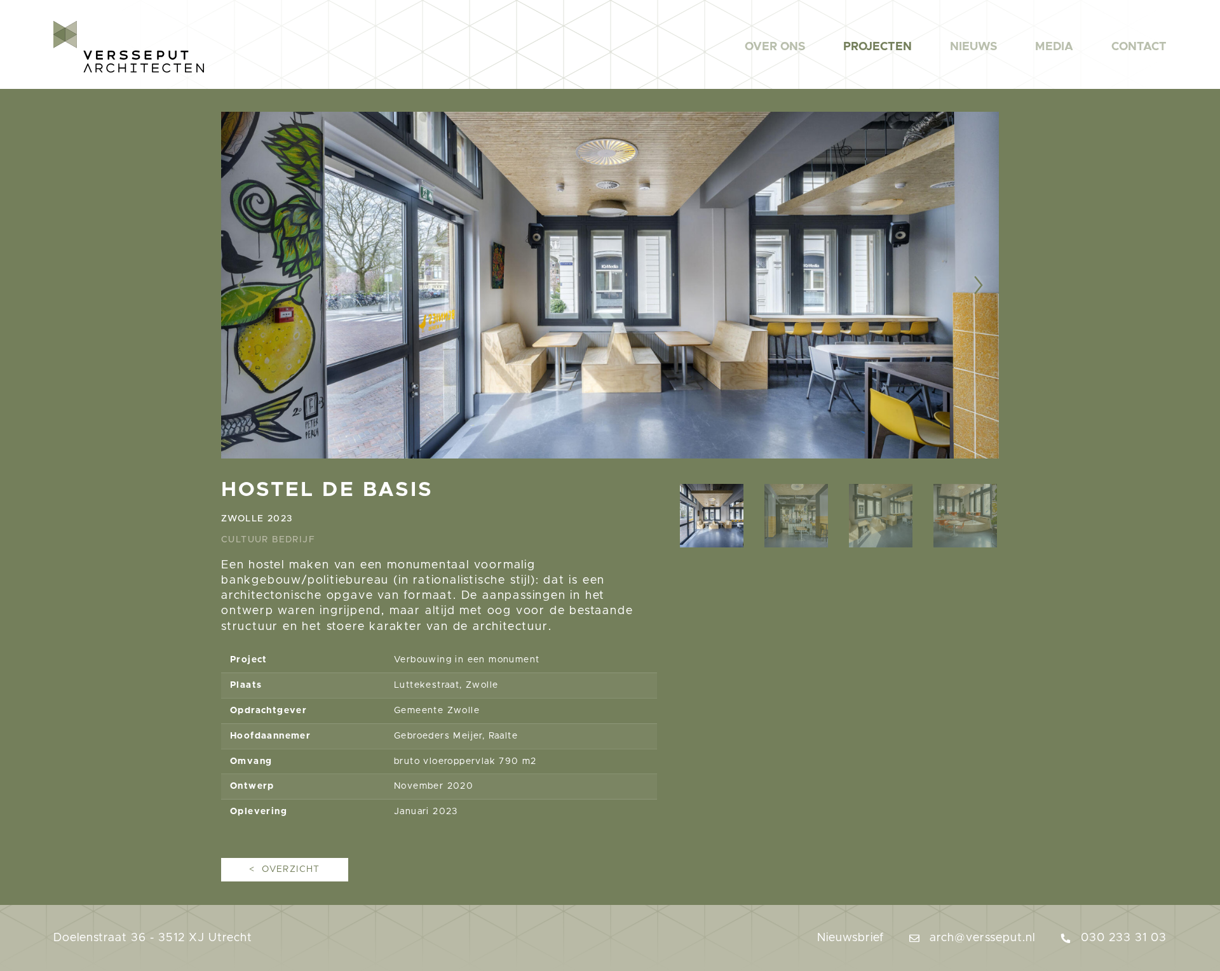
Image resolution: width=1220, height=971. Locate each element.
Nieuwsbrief (850, 938)
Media (1054, 47)
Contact (1139, 47)
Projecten (877, 47)
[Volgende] (951, 285)
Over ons (775, 47)
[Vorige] (268, 285)
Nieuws (973, 47)
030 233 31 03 (1122, 938)
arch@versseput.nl (980, 938)
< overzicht (284, 869)
